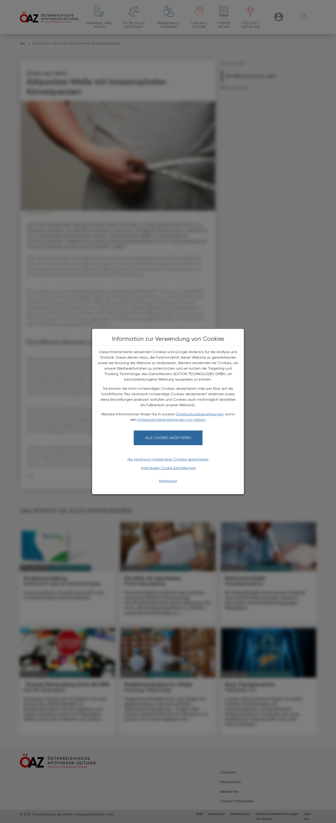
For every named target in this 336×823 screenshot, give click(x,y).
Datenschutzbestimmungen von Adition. (172, 419)
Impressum (168, 481)
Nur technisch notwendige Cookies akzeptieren (168, 459)
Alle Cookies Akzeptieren (168, 438)
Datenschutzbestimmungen (200, 414)
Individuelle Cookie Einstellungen (168, 468)
